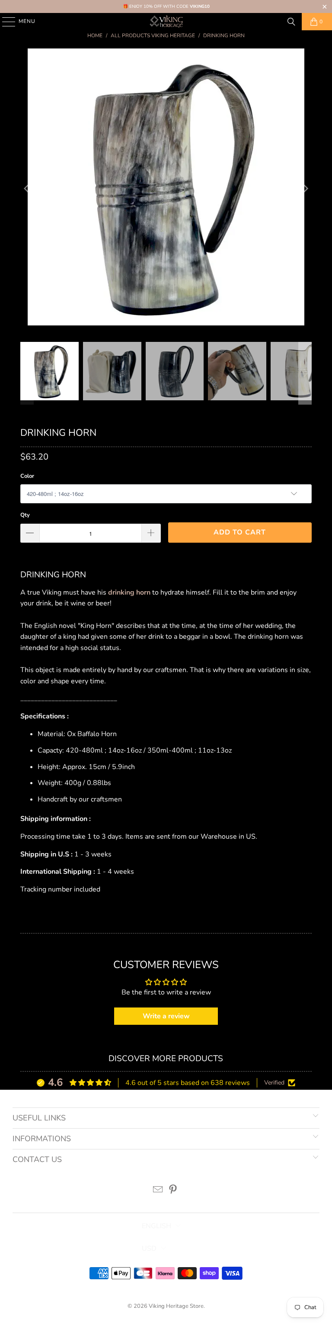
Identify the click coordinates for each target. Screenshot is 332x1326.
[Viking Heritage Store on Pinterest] (173, 1191)
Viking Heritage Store (176, 1306)
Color (27, 476)
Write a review (166, 1016)
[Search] (291, 21)
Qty (25, 515)
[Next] (305, 188)
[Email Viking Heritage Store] (158, 1191)
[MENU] (4, 21)
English (156, 1226)
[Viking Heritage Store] (166, 21)
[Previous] (27, 188)
